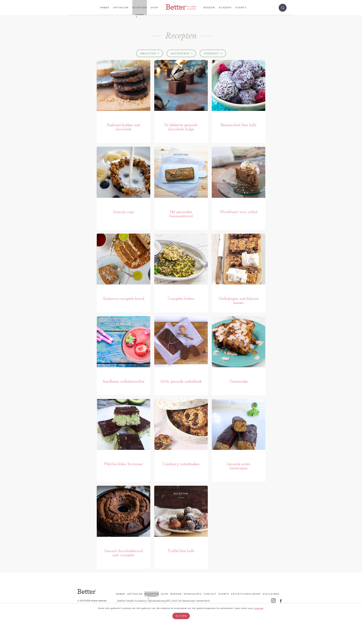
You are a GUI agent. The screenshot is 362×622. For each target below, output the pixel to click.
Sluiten (181, 616)
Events (241, 7)
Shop (154, 7)
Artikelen (121, 7)
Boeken (209, 7)
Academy (225, 7)
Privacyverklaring (246, 594)
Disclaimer (271, 594)
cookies (258, 608)
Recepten (139, 7)
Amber (105, 7)
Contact (210, 594)
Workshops (193, 594)
